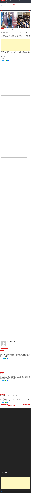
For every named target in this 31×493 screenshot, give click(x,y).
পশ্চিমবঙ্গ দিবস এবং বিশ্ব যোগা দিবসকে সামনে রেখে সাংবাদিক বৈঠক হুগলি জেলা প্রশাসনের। (14, 0)
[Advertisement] (15, 45)
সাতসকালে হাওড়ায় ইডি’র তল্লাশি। (5, 404)
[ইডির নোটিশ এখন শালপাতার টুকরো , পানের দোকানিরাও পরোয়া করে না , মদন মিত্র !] (15, 366)
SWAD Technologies (14, 492)
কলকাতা (3, 394)
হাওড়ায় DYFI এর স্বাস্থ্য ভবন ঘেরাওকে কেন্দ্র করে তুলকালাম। (27, 404)
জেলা (3, 28)
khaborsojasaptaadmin (11, 341)
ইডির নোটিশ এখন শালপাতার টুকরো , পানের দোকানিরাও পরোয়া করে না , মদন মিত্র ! (9, 373)
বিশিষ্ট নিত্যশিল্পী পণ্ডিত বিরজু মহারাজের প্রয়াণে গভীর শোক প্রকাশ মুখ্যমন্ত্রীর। (9, 395)
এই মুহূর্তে (1, 28)
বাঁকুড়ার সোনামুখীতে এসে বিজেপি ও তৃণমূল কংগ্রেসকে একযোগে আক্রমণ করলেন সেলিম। (10, 351)
